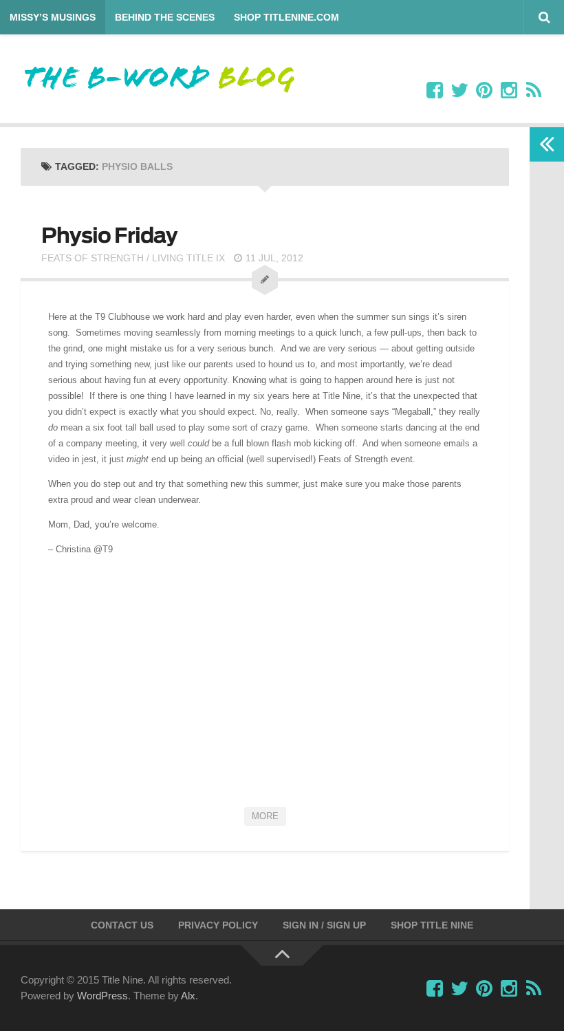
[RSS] (533, 90)
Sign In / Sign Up (324, 925)
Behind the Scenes (165, 17)
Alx (188, 995)
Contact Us (122, 925)
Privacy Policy (218, 925)
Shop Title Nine (432, 925)
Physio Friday (109, 235)
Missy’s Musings (53, 17)
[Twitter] (459, 90)
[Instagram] (509, 90)
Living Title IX (188, 257)
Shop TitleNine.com (286, 17)
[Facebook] (434, 90)
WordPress (102, 995)
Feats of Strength (92, 257)
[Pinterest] (484, 90)
